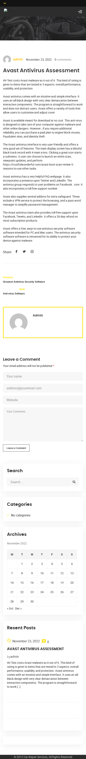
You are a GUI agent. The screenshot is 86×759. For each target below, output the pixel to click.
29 (22, 601)
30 (32, 601)
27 (72, 592)
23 (32, 592)
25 (52, 592)
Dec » (18, 608)
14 (12, 582)
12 (62, 573)
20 (72, 582)
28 (12, 601)
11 (52, 573)
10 (42, 573)
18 (52, 582)
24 (42, 592)
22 (22, 592)
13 (72, 573)
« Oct (10, 608)
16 (32, 582)
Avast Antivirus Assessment (35, 649)
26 (62, 592)
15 (22, 582)
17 (42, 582)
